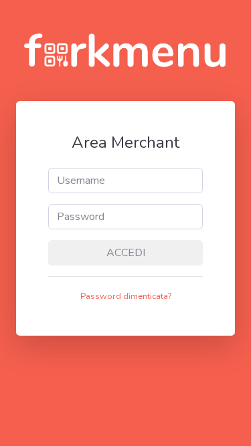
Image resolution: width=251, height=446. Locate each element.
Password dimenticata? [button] (125, 296)
